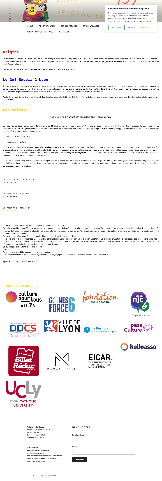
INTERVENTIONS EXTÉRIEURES (40, 32)
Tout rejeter (131, 27)
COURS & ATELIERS (69, 26)
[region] (131, 18)
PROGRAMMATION (47, 26)
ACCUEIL (31, 26)
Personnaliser (116, 27)
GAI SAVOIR (64, 32)
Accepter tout (146, 27)
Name (74, 447)
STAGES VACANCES (91, 26)
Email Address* (78, 435)
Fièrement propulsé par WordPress (46, 475)
